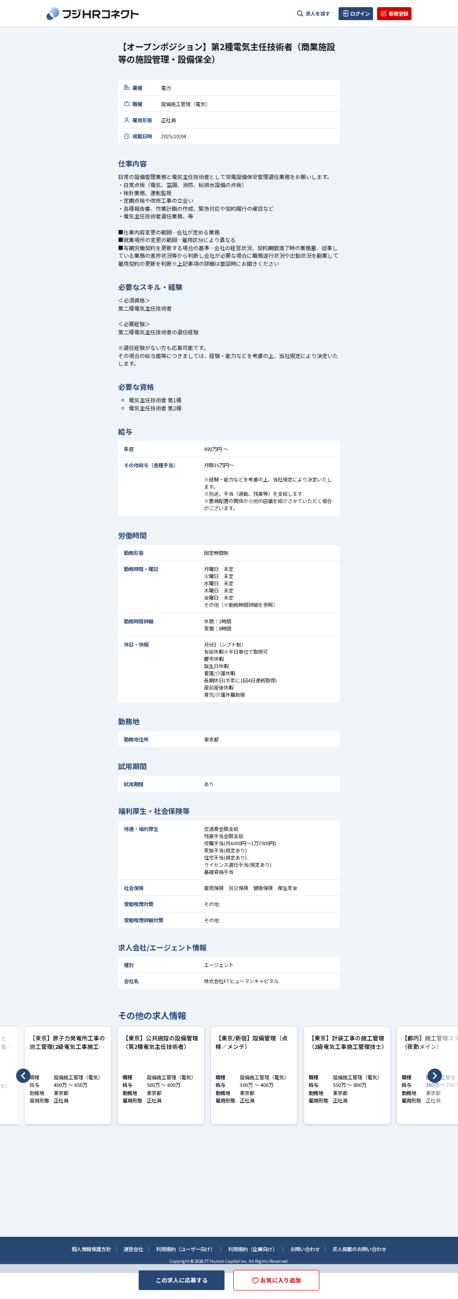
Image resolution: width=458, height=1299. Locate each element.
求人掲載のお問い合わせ (359, 1248)
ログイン (360, 13)
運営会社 (133, 1248)
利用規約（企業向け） (252, 1248)
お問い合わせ (305, 1248)
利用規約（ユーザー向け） (185, 1248)
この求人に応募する (182, 1280)
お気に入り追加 (280, 1280)
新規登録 (398, 13)
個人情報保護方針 (91, 1248)
